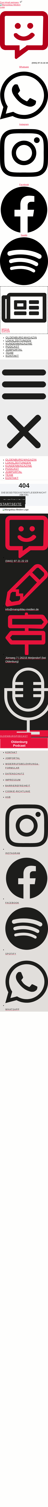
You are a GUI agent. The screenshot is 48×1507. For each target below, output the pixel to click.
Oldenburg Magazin (21, 459)
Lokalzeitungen (18, 462)
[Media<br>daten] (24, 326)
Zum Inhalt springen (9, 2)
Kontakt (12, 355)
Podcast (12, 468)
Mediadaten (6, 330)
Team (9, 474)
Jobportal (14, 349)
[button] (24, 408)
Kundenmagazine (18, 465)
